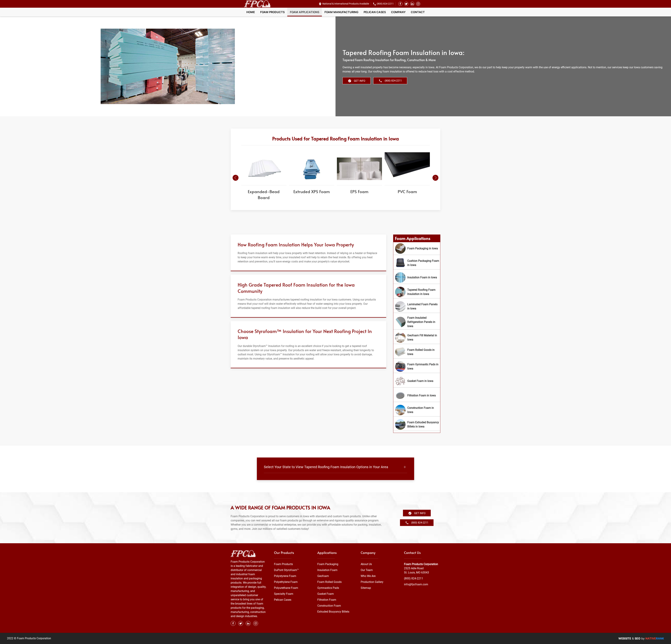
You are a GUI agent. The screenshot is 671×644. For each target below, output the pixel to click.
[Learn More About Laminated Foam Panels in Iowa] (416, 306)
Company (398, 12)
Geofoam (323, 576)
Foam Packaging (327, 564)
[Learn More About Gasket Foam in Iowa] (416, 381)
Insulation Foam (327, 570)
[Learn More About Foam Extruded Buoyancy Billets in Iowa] (416, 424)
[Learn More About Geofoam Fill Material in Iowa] (416, 337)
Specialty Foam (283, 593)
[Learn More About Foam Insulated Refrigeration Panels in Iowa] (416, 322)
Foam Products (272, 12)
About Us (366, 564)
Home (250, 12)
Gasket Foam (325, 593)
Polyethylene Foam (286, 582)
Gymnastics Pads (328, 588)
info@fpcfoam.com (416, 584)
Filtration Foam (326, 599)
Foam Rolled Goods (329, 582)
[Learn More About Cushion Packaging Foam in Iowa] (416, 263)
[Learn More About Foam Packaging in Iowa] (416, 248)
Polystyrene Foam (285, 576)
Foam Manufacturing (341, 12)
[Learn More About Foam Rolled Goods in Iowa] (416, 352)
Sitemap (366, 588)
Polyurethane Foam (286, 588)
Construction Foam (329, 605)
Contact (418, 12)
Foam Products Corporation (421, 564)
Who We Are (368, 576)
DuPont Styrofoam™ (286, 570)
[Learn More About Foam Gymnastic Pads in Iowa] (416, 366)
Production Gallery (372, 582)
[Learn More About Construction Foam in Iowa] (416, 410)
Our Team (367, 570)
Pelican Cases (375, 12)
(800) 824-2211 (385, 3)
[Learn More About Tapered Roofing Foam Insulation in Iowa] (416, 292)
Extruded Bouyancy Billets (333, 611)
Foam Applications (304, 12)
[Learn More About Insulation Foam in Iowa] (416, 277)
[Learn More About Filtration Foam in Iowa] (416, 395)
